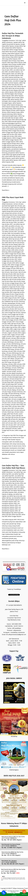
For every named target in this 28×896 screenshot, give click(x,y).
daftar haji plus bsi (18, 109)
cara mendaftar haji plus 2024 (14, 500)
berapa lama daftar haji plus (13, 48)
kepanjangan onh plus (14, 303)
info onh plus (15, 300)
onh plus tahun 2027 (8, 408)
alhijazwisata (17, 630)
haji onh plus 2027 (10, 276)
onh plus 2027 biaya (15, 360)
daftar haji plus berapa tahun (10, 107)
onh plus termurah (19, 410)
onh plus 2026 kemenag (9, 357)
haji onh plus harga (19, 281)
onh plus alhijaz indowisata (14, 373)
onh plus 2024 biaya (8, 342)
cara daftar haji (18, 472)
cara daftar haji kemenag (9, 479)
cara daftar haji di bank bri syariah (15, 478)
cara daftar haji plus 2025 (18, 490)
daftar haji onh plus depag (10, 90)
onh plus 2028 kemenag (9, 370)
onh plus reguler (18, 401)
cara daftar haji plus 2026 (15, 75)
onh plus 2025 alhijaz (11, 346)
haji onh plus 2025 (10, 274)
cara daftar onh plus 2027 (9, 231)
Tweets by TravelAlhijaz (14, 589)
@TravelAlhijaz (16, 628)
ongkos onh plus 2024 (14, 333)
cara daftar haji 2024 (18, 474)
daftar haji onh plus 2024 (15, 85)
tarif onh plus (12, 421)
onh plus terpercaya (8, 412)
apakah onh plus (14, 208)
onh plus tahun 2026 (18, 406)
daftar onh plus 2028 (8, 250)
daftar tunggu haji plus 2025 (13, 140)
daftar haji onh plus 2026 (15, 239)
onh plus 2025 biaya (18, 347)
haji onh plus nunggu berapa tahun (12, 283)
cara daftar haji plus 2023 (9, 489)
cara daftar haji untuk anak (14, 496)
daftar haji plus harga (13, 112)
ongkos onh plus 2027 (8, 336)
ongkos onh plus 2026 (17, 335)
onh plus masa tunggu (15, 397)
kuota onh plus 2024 (16, 305)
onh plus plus (9, 401)
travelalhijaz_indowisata (17, 632)
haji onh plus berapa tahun (17, 279)
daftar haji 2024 (6, 514)
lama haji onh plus (13, 311)
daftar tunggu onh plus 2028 (10, 268)
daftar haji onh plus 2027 (9, 241)
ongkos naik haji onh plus (12, 331)
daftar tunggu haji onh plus (16, 131)
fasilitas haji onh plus (11, 270)
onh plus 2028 (12, 364)
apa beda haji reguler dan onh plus (12, 206)
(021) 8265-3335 (16, 624)
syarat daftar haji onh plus (13, 156)
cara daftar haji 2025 (8, 476)
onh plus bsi (10, 388)
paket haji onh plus (12, 414)
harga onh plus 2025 (11, 296)
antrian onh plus (18, 204)
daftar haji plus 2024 (11, 92)
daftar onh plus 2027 (17, 248)
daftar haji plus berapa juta (15, 105)
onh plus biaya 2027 (11, 384)
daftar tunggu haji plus (14, 516)
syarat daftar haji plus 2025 (13, 160)
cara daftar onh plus (14, 226)
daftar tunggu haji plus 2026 (10, 142)
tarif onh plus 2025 (10, 423)
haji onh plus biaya (7, 281)
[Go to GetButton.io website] (24, 894)
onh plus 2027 (21, 357)
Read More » (5, 190)
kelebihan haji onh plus (12, 301)
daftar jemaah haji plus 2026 (16, 121)
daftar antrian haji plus (12, 83)
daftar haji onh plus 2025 (9, 86)
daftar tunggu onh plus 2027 (13, 266)
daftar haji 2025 (16, 514)
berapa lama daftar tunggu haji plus (12, 50)
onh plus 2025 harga (8, 349)
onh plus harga (6, 392)
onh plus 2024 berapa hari (17, 340)
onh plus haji (20, 390)
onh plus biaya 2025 (8, 382)
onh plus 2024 (15, 338)
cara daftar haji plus (14, 72)
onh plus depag (11, 390)
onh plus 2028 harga (18, 368)
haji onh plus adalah (11, 278)
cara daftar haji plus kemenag (10, 77)
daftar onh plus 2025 (14, 246)
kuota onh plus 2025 (8, 307)
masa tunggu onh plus (8, 316)
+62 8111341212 (18, 626)
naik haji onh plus (16, 324)
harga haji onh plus (14, 287)
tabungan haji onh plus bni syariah (15, 417)
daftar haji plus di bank (8, 110)
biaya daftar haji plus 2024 (15, 53)
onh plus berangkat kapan (14, 377)
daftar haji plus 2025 (8, 96)
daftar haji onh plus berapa (16, 88)
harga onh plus (9, 294)
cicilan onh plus (6, 235)
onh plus (7, 338)
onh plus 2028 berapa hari (14, 366)
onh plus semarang (17, 403)
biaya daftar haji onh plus (9, 51)
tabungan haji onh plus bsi (10, 419)
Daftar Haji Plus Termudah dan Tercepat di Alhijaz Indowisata (12, 35)
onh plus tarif (9, 410)
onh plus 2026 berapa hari (14, 353)
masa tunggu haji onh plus (15, 314)
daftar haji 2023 (18, 513)
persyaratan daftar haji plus (16, 153)
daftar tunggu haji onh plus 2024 (11, 132)
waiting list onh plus (11, 428)
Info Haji (18, 40)
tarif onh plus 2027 (10, 425)
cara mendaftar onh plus (18, 233)
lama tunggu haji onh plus (13, 312)
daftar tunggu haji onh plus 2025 (11, 255)
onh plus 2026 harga (18, 355)
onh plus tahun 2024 (17, 405)
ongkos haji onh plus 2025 (13, 327)
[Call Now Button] (4, 893)
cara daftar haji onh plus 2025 (14, 220)
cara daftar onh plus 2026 (15, 230)
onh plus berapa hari (15, 379)
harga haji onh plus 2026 (12, 290)
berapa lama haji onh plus (9, 215)
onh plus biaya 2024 (18, 381)
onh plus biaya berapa (15, 386)
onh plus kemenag (13, 393)
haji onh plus (14, 272)
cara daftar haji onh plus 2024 (14, 483)
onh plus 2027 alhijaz (8, 358)
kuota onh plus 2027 (11, 309)
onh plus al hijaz (11, 371)
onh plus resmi (6, 403)
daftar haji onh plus (17, 235)
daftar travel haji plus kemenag (15, 127)
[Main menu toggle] (24, 2)
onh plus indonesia (17, 392)
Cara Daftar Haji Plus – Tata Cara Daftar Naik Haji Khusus (13, 466)
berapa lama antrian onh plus (13, 213)
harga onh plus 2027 (14, 298)
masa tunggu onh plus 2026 (13, 320)
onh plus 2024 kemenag (13, 344)
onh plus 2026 (12, 351)
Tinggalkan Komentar (8, 40)
